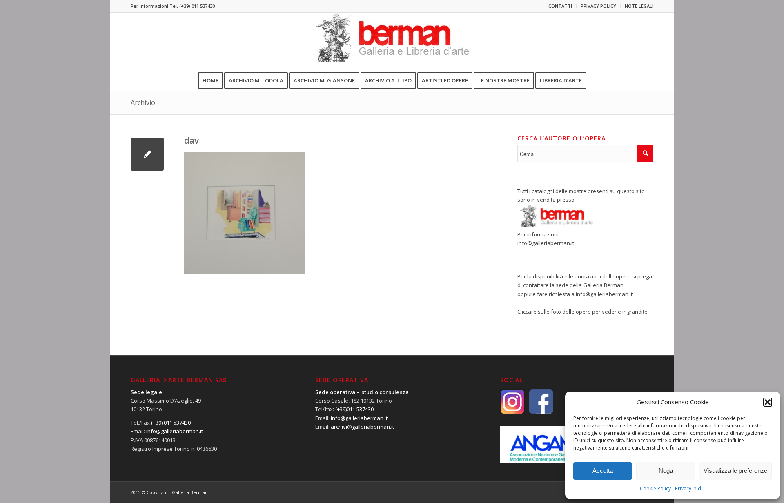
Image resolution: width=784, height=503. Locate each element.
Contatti (560, 6)
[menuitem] (560, 6)
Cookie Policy (655, 488)
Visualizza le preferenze (735, 470)
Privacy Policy (598, 6)
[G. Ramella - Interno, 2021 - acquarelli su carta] (147, 154)
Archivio (143, 102)
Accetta (602, 470)
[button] (768, 402)
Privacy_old (688, 488)
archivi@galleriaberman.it (362, 426)
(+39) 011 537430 (197, 6)
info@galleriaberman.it (545, 243)
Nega (666, 470)
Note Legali (639, 6)
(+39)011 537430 (354, 409)
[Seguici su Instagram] (514, 401)
